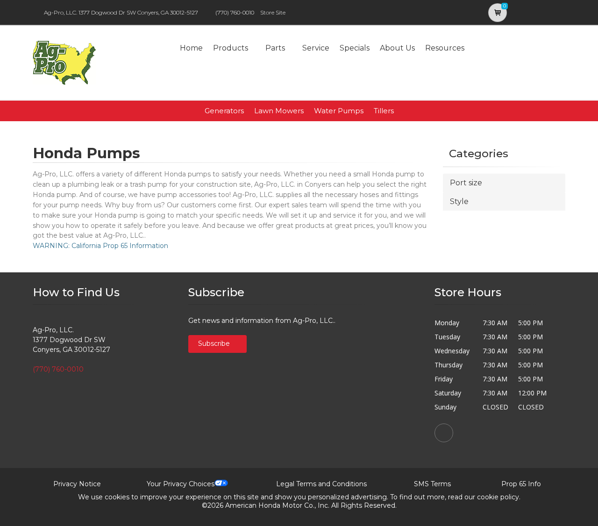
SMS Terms (432, 484)
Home (191, 48)
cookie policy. (498, 497)
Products (230, 48)
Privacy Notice (77, 484)
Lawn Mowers (279, 110)
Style (459, 201)
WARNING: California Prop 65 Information (100, 245)
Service (315, 48)
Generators (224, 110)
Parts (275, 48)
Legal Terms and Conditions (321, 484)
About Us (397, 48)
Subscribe (215, 343)
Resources (444, 48)
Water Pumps (338, 110)
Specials (355, 48)
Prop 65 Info (521, 484)
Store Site (272, 12)
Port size (466, 182)
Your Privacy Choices (180, 484)
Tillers (384, 110)
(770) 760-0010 (234, 12)
